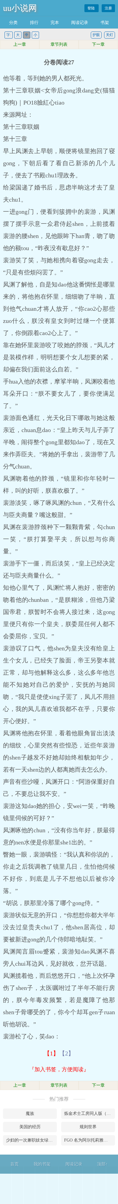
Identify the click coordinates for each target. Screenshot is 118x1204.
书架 (104, 22)
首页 (14, 1164)
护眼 (96, 35)
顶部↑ (102, 1164)
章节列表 (59, 44)
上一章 (19, 44)
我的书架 (42, 1164)
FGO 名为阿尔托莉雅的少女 (89, 1140)
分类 (13, 22)
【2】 (66, 1053)
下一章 (98, 44)
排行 (34, 22)
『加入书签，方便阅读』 (59, 1069)
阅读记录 (79, 22)
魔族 (30, 1113)
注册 (108, 8)
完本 (55, 22)
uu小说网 (20, 8)
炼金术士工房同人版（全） (89, 1113)
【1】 (51, 1053)
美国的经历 (30, 1127)
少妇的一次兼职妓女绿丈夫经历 (31, 1140)
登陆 (91, 8)
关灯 (109, 35)
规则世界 (88, 1127)
